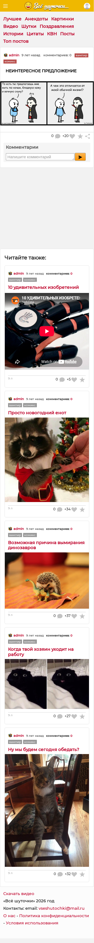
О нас (9, 915)
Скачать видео (18, 893)
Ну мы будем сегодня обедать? (43, 749)
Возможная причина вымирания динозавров (46, 545)
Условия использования (32, 922)
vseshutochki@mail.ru (62, 908)
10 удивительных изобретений (43, 287)
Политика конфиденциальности (54, 915)
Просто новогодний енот (37, 412)
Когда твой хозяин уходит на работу (41, 652)
